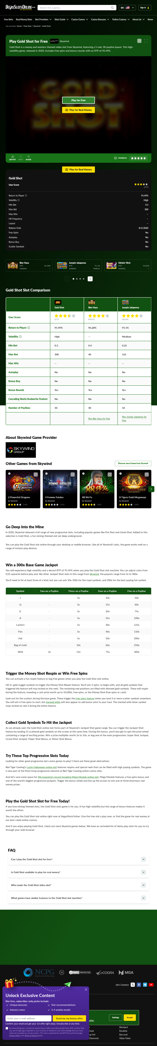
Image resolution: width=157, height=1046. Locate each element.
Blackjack (123, 1027)
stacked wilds (53, 702)
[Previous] (66, 278)
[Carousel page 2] (77, 279)
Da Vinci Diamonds (90, 1038)
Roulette (123, 1030)
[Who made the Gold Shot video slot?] (143, 885)
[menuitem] (43, 19)
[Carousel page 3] (80, 279)
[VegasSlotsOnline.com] (20, 7)
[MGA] (126, 972)
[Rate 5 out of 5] (144, 158)
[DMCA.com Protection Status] (80, 972)
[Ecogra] (105, 972)
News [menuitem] (150, 19)
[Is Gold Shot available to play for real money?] (143, 872)
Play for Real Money (80, 110)
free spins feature (85, 698)
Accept (130, 1017)
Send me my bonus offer (69, 1018)
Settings (115, 1017)
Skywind (36, 26)
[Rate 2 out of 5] (135, 158)
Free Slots (27, 26)
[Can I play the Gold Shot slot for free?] (143, 859)
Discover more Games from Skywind (133, 463)
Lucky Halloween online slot (42, 767)
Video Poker (125, 1038)
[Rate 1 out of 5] (132, 158)
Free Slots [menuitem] (8, 19)
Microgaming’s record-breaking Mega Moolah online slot (68, 777)
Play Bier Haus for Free (99, 418)
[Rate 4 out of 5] (141, 158)
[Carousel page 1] (73, 279)
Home (19, 26)
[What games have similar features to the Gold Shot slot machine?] (143, 898)
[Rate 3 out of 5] (138, 158)
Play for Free (78, 100)
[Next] (90, 278)
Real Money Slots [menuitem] (24, 19)
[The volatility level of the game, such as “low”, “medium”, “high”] (18, 200)
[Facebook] (138, 984)
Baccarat (123, 1034)
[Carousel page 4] (83, 279)
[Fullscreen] (146, 41)
